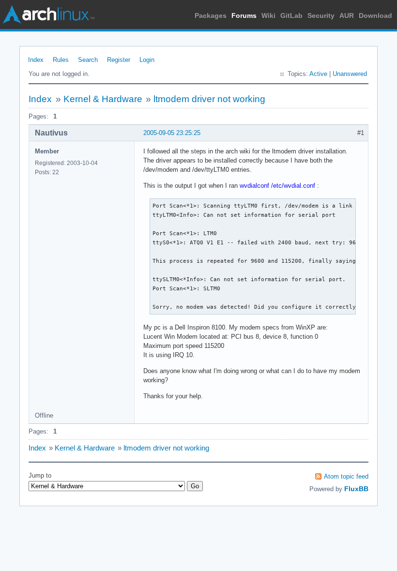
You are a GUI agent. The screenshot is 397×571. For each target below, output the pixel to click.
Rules (61, 59)
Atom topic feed (346, 476)
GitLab (291, 15)
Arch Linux (48, 14)
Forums (244, 15)
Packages (211, 15)
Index (36, 59)
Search (88, 59)
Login (146, 59)
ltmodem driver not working (209, 99)
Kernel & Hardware (102, 99)
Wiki (268, 15)
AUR (346, 15)
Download (375, 15)
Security (321, 15)
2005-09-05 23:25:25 (171, 132)
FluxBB (356, 489)
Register (118, 59)
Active (318, 73)
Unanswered (350, 73)
